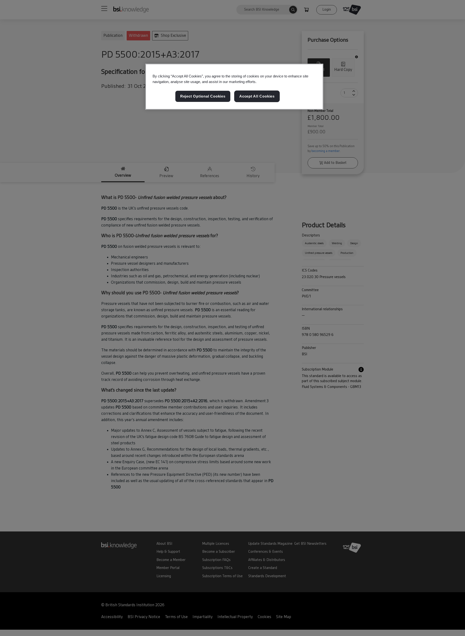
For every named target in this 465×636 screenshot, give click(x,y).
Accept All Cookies (257, 96)
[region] (234, 87)
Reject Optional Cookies (202, 96)
